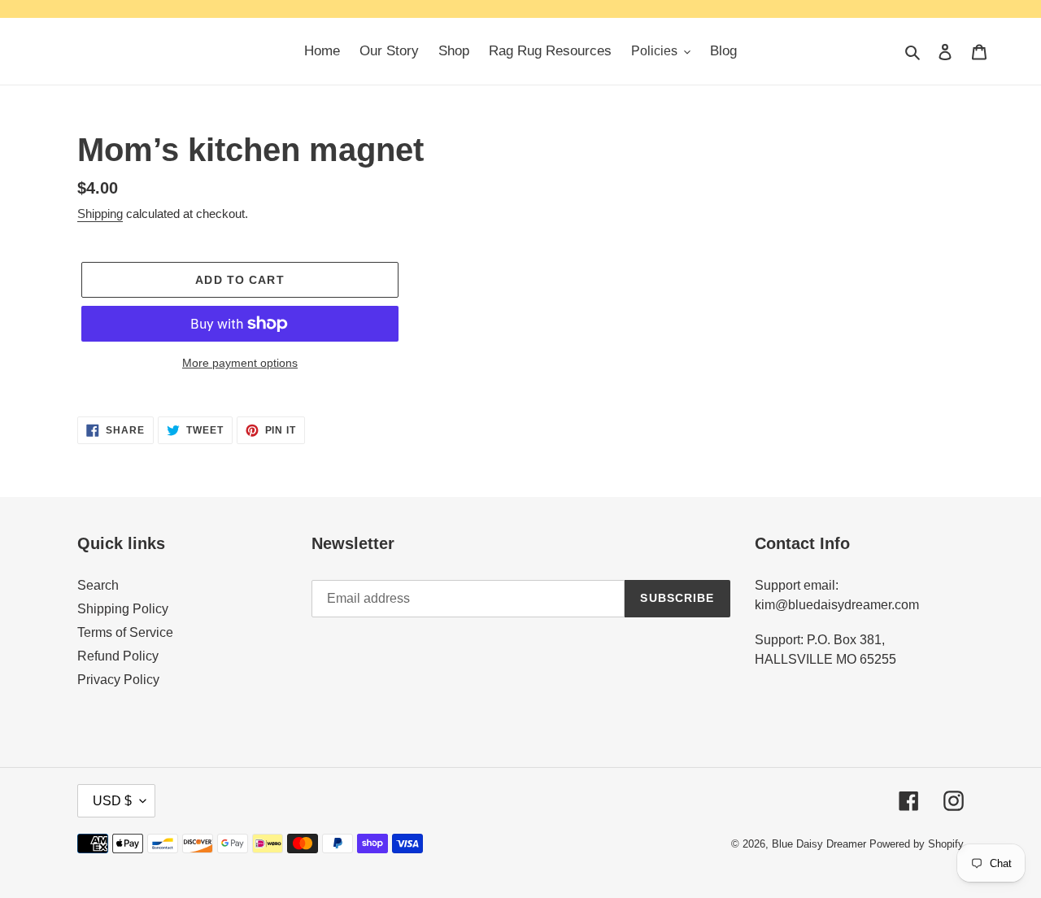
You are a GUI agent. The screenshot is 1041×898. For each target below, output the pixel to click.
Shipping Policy (122, 609)
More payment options (240, 362)
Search (98, 585)
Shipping (100, 213)
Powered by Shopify (916, 844)
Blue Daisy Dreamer (819, 844)
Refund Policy (118, 656)
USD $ (112, 801)
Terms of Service (125, 632)
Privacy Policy (118, 680)
